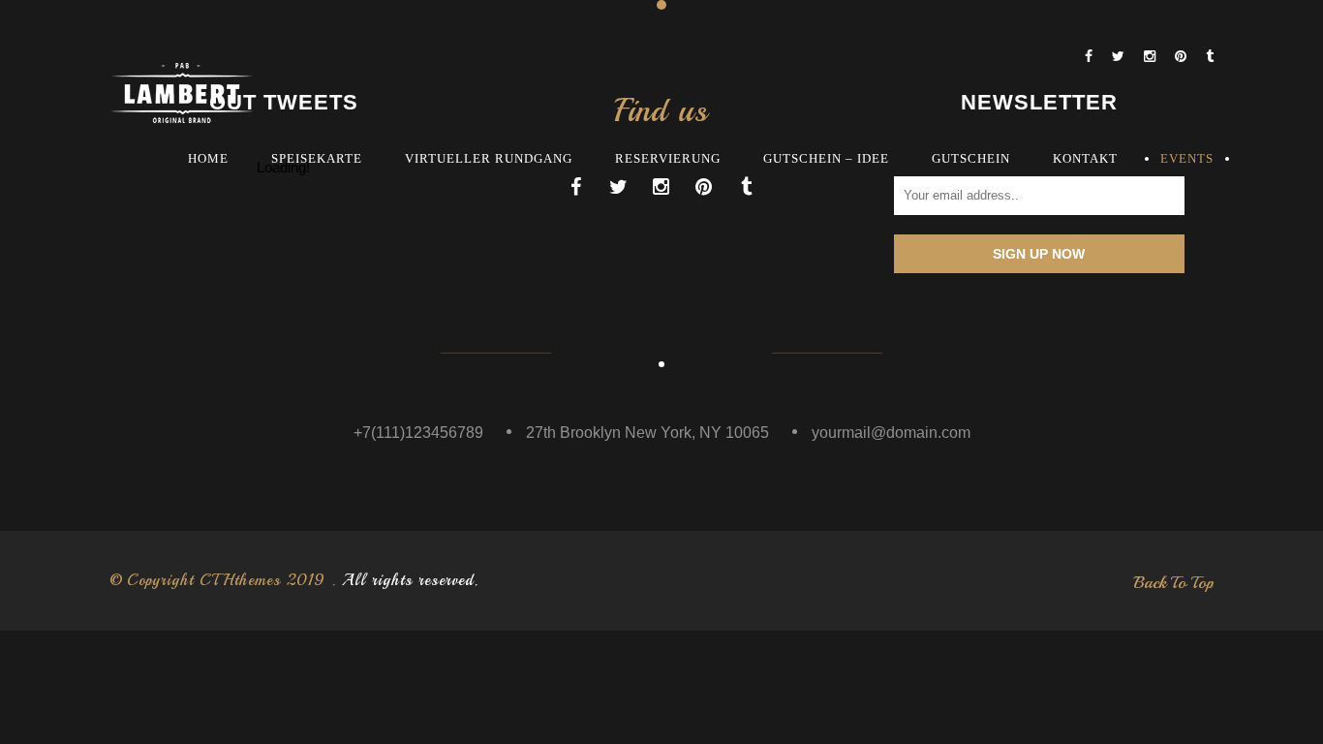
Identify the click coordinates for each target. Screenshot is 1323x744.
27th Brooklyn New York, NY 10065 (647, 432)
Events (1187, 158)
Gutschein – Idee (826, 158)
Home (208, 158)
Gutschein (971, 158)
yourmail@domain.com (891, 432)
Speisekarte (316, 158)
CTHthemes (240, 580)
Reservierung (668, 158)
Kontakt (1085, 158)
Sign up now (1039, 254)
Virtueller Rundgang (488, 158)
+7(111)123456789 (418, 432)
